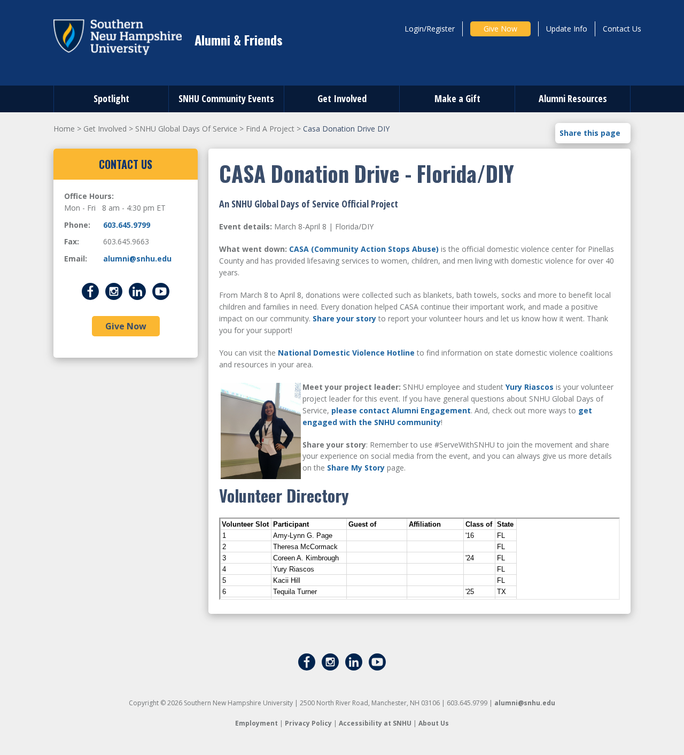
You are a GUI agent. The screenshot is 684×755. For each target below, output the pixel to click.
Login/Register (430, 29)
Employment (256, 723)
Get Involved (342, 98)
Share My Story (356, 468)
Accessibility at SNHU (375, 723)
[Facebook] (90, 290)
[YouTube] (160, 290)
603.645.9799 (126, 225)
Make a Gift (457, 98)
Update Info (566, 29)
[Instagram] (113, 290)
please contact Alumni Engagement (401, 410)
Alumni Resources (573, 98)
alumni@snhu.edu (137, 258)
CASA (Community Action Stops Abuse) (364, 249)
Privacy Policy (308, 723)
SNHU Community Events (226, 98)
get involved (105, 129)
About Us (433, 723)
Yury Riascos (530, 387)
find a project (270, 129)
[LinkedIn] (137, 290)
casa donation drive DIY (346, 129)
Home (64, 129)
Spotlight (111, 98)
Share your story (344, 318)
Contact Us (622, 29)
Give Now (500, 29)
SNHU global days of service (186, 129)
